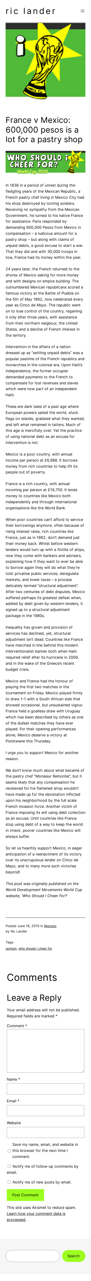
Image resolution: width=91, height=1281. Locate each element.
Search (73, 1256)
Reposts (50, 926)
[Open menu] (82, 11)
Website (14, 1122)
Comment (17, 1025)
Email (13, 1101)
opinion (11, 948)
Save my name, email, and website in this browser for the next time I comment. (45, 1150)
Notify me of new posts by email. (42, 1182)
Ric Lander (31, 11)
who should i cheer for (35, 948)
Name (13, 1079)
